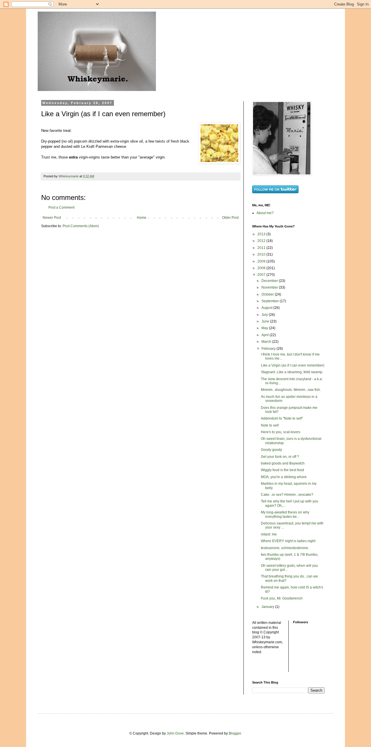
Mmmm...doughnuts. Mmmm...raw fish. (291, 390)
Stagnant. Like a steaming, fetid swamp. (292, 372)
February (269, 349)
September (270, 301)
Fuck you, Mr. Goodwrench (282, 598)
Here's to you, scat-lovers (280, 432)
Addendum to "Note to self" (282, 418)
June (265, 321)
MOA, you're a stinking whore (284, 477)
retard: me (269, 534)
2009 (261, 261)
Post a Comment (61, 207)
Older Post (230, 218)
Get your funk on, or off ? (280, 457)
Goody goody (271, 450)
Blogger (235, 733)
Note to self (270, 425)
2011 (261, 248)
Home (141, 218)
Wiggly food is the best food (282, 470)
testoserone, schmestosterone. (285, 548)
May (265, 328)
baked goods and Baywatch (283, 463)
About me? (265, 213)
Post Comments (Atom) (81, 226)
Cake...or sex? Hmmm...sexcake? (287, 495)
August (267, 308)
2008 (261, 268)
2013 (261, 234)
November (270, 287)
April (265, 335)
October (268, 294)
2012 (261, 241)
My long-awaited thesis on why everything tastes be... (285, 514)
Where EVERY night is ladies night (288, 541)
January (268, 607)
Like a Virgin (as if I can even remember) (292, 365)
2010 (261, 254)
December (270, 281)
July (265, 315)
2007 (261, 275)
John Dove (175, 733)
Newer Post (52, 218)
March (266, 342)
